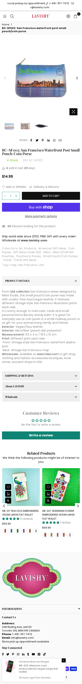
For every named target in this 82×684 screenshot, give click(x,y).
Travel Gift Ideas (25, 260)
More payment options (41, 216)
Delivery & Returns (46, 187)
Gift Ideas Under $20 (27, 252)
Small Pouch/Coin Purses (60, 256)
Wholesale (11, 396)
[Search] (12, 16)
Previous (5, 78)
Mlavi (46, 252)
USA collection (20, 292)
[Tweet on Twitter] (37, 140)
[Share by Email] (60, 140)
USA (41, 265)
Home (5, 24)
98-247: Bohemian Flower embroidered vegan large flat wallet (58, 514)
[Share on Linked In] (48, 140)
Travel (7, 260)
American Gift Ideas (52, 248)
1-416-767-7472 (59, 3)
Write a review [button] (41, 435)
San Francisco (27, 265)
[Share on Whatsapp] (54, 140)
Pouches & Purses (28, 256)
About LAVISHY (14, 386)
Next (77, 78)
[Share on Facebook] (31, 140)
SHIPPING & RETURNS (19, 375)
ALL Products (27, 248)
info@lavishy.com (22, 638)
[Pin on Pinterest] (42, 140)
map (13, 265)
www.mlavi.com (48, 354)
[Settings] (68, 16)
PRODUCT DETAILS (17, 280)
